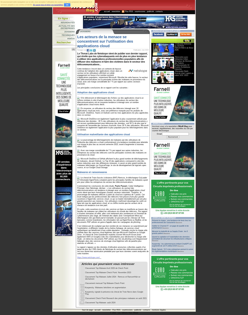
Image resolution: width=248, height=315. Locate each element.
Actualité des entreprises (67, 27)
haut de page (87, 310)
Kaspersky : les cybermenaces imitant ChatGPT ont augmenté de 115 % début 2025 (172, 245)
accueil (107, 11)
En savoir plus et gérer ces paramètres (48, 5)
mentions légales (159, 310)
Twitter (172, 34)
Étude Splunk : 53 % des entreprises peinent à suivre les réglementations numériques (172, 250)
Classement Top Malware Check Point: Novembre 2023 (108, 272)
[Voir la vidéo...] (163, 55)
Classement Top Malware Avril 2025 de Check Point (106, 268)
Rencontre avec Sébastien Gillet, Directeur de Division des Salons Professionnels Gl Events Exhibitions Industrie (183, 63)
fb (88, 50)
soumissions (140, 11)
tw (91, 50)
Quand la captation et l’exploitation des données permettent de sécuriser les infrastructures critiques (172, 238)
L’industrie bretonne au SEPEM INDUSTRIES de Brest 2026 (184, 47)
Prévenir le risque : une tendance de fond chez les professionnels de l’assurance (171, 221)
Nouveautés (68, 22)
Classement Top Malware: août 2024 (100, 303)
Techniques (68, 35)
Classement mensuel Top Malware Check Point (104, 283)
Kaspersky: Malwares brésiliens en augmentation (105, 287)
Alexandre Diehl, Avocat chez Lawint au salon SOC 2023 (184, 73)
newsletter (116, 11)
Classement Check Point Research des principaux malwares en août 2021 (116, 298)
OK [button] (67, 5)
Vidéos (71, 38)
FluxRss (186, 34)
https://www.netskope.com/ (88, 257)
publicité (150, 11)
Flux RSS (128, 11)
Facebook (158, 34)
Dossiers (69, 32)
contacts (159, 11)
